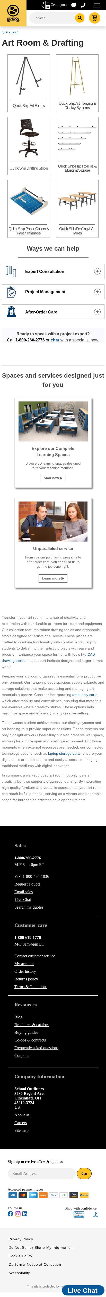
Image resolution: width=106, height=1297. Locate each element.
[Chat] (74, 5)
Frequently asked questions (36, 1048)
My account (24, 963)
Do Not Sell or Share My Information (40, 1247)
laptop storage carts (64, 753)
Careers (20, 1123)
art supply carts (84, 695)
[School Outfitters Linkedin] (24, 1215)
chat (55, 340)
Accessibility (19, 1273)
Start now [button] (52, 478)
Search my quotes (28, 907)
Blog (18, 1017)
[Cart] (94, 18)
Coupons (21, 1055)
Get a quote (59, 5)
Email (23, 892)
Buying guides (26, 1032)
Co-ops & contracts (30, 1040)
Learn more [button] (51, 578)
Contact (34, 956)
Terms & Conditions (30, 987)
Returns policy (26, 979)
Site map (21, 1130)
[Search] (80, 18)
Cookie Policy (20, 1256)
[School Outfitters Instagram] (18, 1215)
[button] (79, 1214)
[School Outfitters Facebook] (10, 1215)
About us (21, 1115)
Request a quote (27, 884)
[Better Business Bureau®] (95, 1214)
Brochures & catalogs (31, 1025)
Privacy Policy (20, 1239)
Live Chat (23, 899)
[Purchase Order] (64, 1195)
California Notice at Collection (34, 1264)
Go (84, 1173)
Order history (25, 971)
